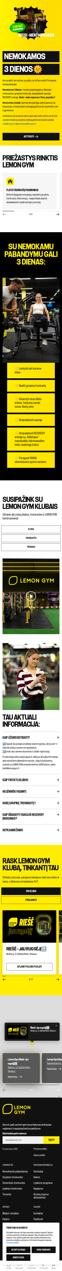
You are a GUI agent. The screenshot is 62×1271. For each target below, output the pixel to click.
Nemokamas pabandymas (15, 1171)
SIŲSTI (51, 1140)
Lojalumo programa (43, 1182)
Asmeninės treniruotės (14, 1182)
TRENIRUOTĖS (31, 538)
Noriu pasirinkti (44, 1250)
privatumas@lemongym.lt (27, 124)
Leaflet (59, 1096)
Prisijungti (31, 900)
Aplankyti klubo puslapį (29, 966)
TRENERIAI (31, 547)
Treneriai (7, 1194)
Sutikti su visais (18, 1250)
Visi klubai (31, 891)
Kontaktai (38, 1213)
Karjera (6, 1219)
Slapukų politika (39, 1155)
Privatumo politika (40, 1149)
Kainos (37, 1177)
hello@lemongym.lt (9, 124)
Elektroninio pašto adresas (15, 1133)
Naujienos (38, 1188)
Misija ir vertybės (11, 1213)
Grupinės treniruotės (13, 1177)
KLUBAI (31, 529)
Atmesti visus (18, 1257)
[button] (31, 1043)
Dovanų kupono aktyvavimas (41, 1196)
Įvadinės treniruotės (12, 1188)
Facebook (38, 1219)
